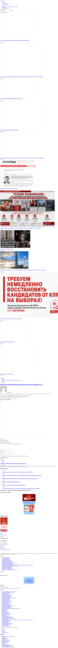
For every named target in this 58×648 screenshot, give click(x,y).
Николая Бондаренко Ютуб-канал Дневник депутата (9, 562)
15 (0, 543)
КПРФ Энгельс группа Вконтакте (7, 566)
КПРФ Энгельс (4, 615)
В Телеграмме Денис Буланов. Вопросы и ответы (9, 597)
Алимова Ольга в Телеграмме (6, 595)
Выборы (3, 639)
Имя (1, 451)
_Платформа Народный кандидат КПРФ (8, 592)
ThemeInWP (16, 627)
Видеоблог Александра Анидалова (7, 600)
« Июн (1, 546)
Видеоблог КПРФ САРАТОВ (6, 601)
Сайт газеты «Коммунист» (6, 558)
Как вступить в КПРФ (5, 8)
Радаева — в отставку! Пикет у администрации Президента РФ (13, 485)
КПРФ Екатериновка (5, 611)
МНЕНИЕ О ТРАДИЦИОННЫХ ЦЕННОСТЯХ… (11, 481)
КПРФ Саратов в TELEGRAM (6, 613)
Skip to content (2, 0)
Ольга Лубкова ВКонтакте (6, 620)
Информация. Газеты (5, 640)
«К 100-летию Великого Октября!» (7, 636)
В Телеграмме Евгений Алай (6, 598)
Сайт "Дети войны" (5, 622)
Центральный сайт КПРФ (6, 557)
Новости (3, 382)
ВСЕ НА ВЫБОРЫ (5, 638)
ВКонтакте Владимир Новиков (6, 605)
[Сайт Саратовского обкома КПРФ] (5, 549)
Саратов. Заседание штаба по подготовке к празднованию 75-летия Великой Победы (17, 472)
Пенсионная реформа (5, 644)
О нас (3, 5)
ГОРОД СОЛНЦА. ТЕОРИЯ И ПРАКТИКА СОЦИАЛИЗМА (11, 608)
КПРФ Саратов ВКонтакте (6, 614)
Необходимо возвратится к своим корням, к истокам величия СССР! (21, 384)
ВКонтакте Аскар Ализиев (6, 604)
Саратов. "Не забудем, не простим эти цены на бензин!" (13, 463)
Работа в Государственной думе (6, 645)
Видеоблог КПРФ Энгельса (6, 602)
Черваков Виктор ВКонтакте (6, 625)
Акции (3, 381)
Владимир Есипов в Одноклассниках (7, 563)
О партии (3, 629)
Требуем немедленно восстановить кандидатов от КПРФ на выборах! (11, 318)
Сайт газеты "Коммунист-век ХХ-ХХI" (7, 623)
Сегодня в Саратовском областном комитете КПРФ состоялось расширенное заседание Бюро (14, 40)
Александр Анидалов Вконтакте (6, 561)
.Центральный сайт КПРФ (6, 593)
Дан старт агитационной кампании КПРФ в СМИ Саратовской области (11, 98)
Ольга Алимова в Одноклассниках (7, 560)
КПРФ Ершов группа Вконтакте (6, 568)
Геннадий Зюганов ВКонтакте (6, 607)
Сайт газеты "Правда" (5, 624)
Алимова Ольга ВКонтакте (6, 596)
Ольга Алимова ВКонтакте (6, 559)
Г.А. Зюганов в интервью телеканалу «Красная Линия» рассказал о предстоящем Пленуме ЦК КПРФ (21, 488)
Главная (3, 628)
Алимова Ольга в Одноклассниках (7, 594)
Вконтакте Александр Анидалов (6, 603)
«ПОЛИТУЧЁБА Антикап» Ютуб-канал (8, 564)
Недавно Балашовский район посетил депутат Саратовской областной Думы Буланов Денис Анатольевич (21, 475)
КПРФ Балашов (4, 610)
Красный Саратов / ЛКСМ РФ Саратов (7, 616)
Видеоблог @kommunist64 (6, 599)
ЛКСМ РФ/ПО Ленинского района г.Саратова (8, 618)
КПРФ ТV (3, 642)
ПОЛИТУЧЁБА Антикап (5, 621)
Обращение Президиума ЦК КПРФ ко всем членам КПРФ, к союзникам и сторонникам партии (20, 478)
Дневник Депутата (4, 609)
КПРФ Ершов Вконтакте (5, 612)
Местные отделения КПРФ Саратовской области (11, 6)
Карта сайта (3, 7)
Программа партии (6, 4)
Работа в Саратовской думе (6, 646)
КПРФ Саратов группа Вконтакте (7, 567)
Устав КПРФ (5, 3)
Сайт (1, 454)
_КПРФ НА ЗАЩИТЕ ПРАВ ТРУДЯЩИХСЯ (8, 591)
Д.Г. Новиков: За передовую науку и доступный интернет (9, 188)
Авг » (3, 546)
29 (0, 545)
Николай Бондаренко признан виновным (6, 249)
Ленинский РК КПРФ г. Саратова (7, 617)
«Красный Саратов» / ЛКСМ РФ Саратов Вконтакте (9, 569)
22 (0, 544)
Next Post (2, 459)
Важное (3, 637)
